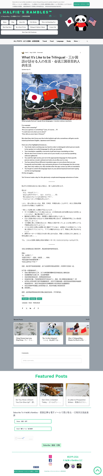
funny (39, 298)
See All (87, 319)
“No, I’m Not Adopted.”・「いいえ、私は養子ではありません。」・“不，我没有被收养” (51, 339)
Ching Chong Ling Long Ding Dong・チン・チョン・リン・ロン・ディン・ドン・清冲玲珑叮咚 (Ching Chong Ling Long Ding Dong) (25, 339)
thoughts (25, 298)
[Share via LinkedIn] (30, 308)
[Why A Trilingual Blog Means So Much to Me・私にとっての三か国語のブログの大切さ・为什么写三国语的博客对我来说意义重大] (77, 329)
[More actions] (80, 52)
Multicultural (36, 302)
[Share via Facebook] (22, 308)
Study (69, 41)
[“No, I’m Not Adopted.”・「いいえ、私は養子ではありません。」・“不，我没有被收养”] (51, 329)
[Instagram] (50, 456)
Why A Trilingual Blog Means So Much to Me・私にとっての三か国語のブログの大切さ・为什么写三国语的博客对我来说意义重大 (77, 339)
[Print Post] (38, 308)
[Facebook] (50, 460)
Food (52, 41)
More (76, 41)
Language (60, 41)
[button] (82, 4)
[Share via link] (34, 308)
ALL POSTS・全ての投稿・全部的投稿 (26, 41)
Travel (44, 41)
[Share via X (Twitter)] (26, 308)
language (32, 298)
